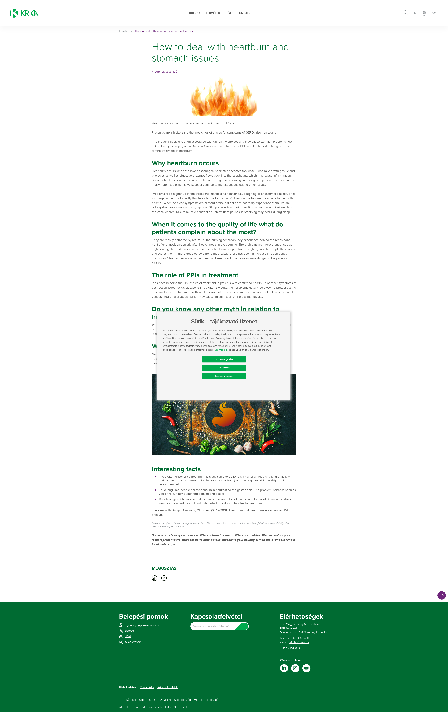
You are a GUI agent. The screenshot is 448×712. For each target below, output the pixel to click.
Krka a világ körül (290, 648)
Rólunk (194, 13)
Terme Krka (147, 687)
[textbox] (219, 626)
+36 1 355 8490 (299, 638)
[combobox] (219, 626)
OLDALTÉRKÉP (210, 700)
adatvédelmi (221, 349)
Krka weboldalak (168, 687)
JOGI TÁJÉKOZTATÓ (131, 700)
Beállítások (224, 368)
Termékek (213, 13)
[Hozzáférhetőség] (434, 13)
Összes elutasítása (224, 376)
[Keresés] (406, 13)
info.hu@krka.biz (299, 642)
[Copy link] (155, 578)
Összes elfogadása (224, 359)
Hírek (229, 13)
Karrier (244, 13)
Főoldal (123, 31)
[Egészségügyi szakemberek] (415, 13)
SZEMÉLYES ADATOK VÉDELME (178, 700)
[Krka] (24, 13)
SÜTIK (151, 700)
